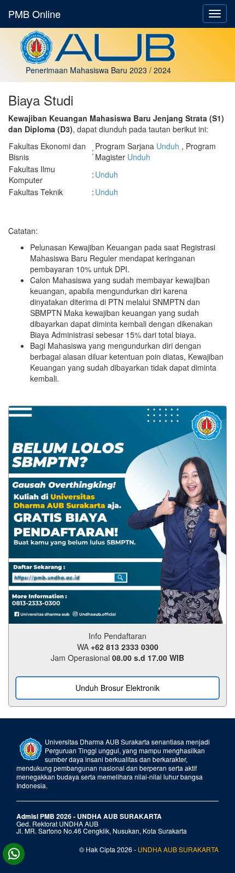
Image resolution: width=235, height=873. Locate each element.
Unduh (168, 145)
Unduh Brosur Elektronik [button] (117, 687)
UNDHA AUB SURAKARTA (178, 849)
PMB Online (34, 14)
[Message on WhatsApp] (14, 854)
